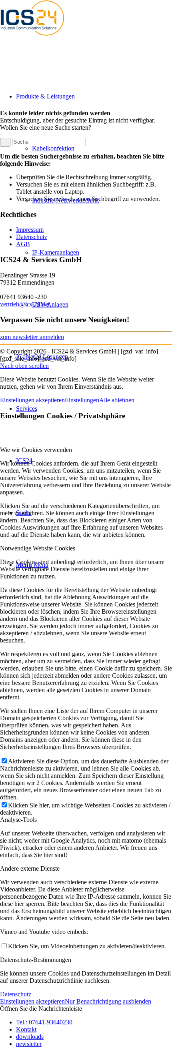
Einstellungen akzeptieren (32, 400)
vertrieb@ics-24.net (25, 304)
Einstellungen (82, 400)
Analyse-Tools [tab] (18, 819)
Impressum (30, 229)
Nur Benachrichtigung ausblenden (108, 1001)
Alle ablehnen (116, 400)
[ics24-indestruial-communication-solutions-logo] (40, 37)
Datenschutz (31, 236)
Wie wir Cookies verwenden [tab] (36, 449)
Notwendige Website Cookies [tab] (37, 548)
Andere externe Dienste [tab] (30, 868)
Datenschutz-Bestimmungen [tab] (35, 959)
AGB (23, 244)
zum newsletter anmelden (32, 336)
